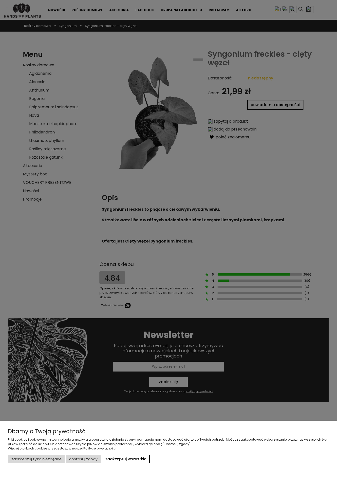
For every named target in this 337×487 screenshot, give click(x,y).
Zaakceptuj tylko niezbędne (36, 459)
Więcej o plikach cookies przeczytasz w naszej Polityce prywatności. (62, 448)
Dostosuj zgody (83, 459)
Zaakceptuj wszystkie (125, 459)
